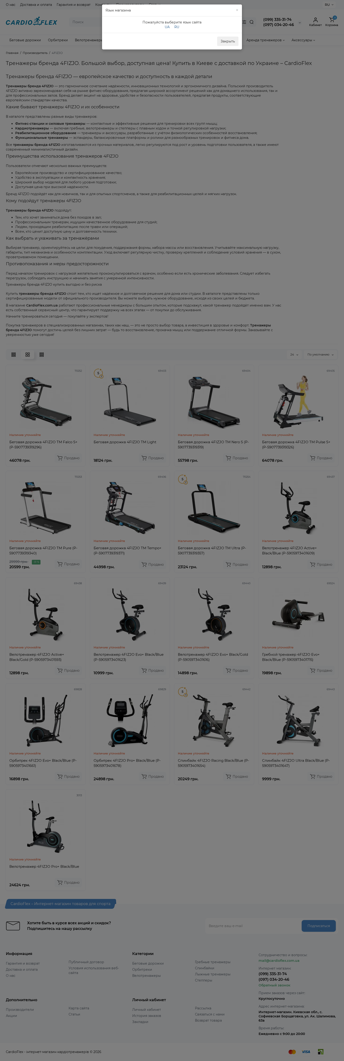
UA (167, 27)
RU (176, 27)
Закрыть (228, 41)
